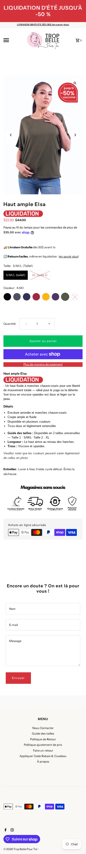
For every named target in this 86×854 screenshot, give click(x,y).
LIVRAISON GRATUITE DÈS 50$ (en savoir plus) (43, 24)
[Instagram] (11, 830)
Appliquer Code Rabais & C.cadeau (43, 756)
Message (15, 641)
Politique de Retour (43, 739)
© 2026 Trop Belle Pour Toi (20, 849)
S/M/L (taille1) (15, 275)
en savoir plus (68, 256)
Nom (12, 609)
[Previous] (11, 135)
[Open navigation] (12, 40)
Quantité (9, 323)
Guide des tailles (43, 733)
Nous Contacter (43, 728)
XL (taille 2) (39, 275)
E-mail (13, 625)
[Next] (75, 135)
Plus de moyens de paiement (43, 364)
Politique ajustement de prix (43, 745)
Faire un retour (43, 750)
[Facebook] (4, 830)
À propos (43, 761)
